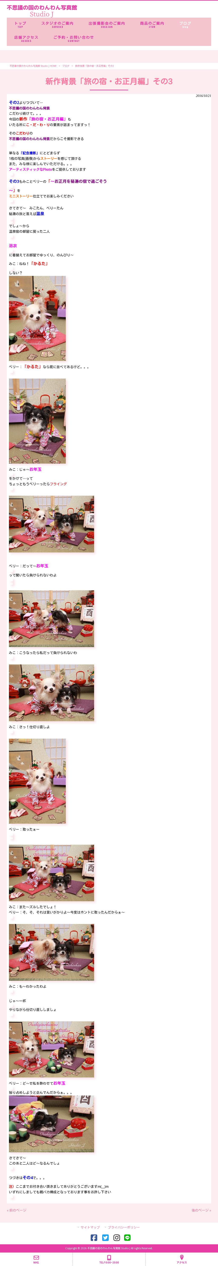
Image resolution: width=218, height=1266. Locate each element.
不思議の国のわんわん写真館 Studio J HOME (33, 66)
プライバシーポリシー (124, 1227)
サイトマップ (90, 1227)
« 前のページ (16, 1210)
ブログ (65, 66)
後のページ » (201, 1210)
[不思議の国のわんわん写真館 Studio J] (42, 16)
